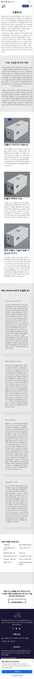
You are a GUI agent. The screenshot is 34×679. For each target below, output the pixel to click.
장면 (2, 638)
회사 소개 (21, 638)
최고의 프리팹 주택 (25, 559)
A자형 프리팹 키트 (9, 553)
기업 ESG (3, 641)
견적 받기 (25, 6)
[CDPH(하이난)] (3, 6)
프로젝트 (15, 638)
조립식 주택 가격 (24, 548)
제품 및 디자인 (8, 638)
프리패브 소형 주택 (10, 559)
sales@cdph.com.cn (9, 2)
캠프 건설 (22, 553)
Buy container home (25, 545)
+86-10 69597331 (11, 658)
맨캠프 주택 (7, 562)
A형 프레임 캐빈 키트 (10, 556)
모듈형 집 (7, 545)
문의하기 (12, 641)
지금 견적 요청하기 (17, 602)
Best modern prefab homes (25, 563)
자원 (8, 641)
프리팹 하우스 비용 (25, 556)
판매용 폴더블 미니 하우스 (9, 549)
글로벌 (27, 638)
